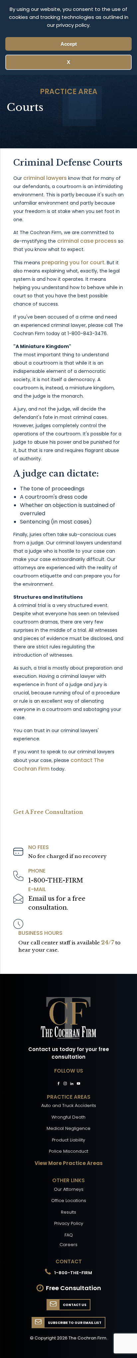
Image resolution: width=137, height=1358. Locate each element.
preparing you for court (73, 262)
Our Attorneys (68, 1189)
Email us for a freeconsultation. (56, 903)
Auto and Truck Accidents (68, 1105)
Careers (68, 1244)
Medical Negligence (68, 1128)
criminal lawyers (45, 178)
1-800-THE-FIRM (55, 880)
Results (68, 1212)
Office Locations (68, 1200)
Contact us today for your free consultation (68, 1053)
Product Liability (68, 1140)
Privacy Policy (68, 1223)
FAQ (69, 1235)
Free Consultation (73, 1288)
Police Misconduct (68, 1151)
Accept (69, 44)
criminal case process (87, 241)
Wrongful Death (68, 1117)
